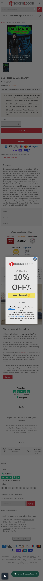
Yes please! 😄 (21, 295)
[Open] (5, 576)
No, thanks (21, 302)
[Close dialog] (35, 259)
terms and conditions (17, 316)
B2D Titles (11, 309)
